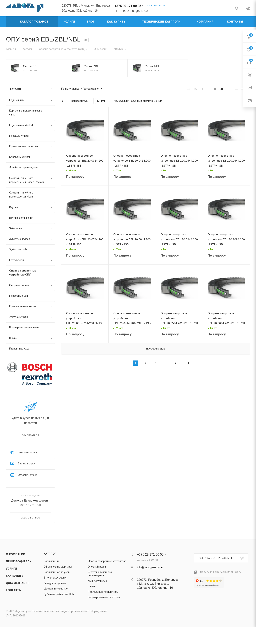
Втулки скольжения (55, 577)
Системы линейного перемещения (100, 574)
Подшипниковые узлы (57, 572)
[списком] (242, 89)
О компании (15, 554)
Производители (18, 561)
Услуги (11, 568)
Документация (18, 583)
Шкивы (92, 586)
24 (201, 89)
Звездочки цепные (55, 583)
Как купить (15, 575)
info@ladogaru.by (148, 567)
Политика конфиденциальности (221, 572)
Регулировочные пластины (104, 597)
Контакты (14, 590)
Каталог (50, 553)
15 (195, 89)
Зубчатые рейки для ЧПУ (59, 594)
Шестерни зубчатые (56, 588)
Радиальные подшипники (103, 591)
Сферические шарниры (58, 566)
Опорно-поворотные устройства (107, 561)
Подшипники (51, 561)
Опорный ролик (97, 566)
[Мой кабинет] (248, 8)
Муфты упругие (97, 580)
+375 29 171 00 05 (128, 6)
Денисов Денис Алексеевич (30, 500)
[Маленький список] (215, 89)
